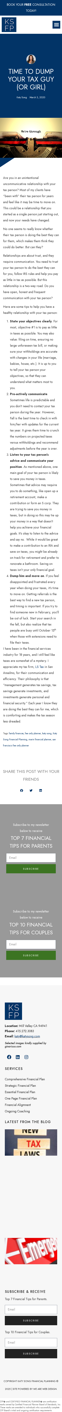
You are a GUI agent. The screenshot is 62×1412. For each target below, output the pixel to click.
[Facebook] (9, 1057)
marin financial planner (40, 739)
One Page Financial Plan (21, 1098)
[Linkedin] (17, 1057)
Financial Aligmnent (18, 1105)
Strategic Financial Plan (20, 1085)
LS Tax (39, 667)
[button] (56, 25)
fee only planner (33, 733)
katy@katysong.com (27, 1036)
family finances (16, 733)
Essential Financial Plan (20, 1092)
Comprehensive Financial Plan (25, 1079)
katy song (46, 733)
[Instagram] (26, 1057)
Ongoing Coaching (17, 1111)
